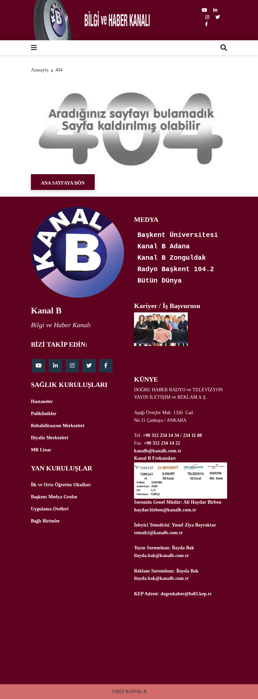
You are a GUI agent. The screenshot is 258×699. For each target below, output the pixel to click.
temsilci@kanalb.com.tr (158, 532)
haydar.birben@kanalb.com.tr (165, 509)
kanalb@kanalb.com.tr (157, 450)
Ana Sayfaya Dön (63, 183)
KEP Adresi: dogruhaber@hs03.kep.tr (173, 593)
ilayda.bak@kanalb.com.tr (161, 555)
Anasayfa (39, 69)
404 (58, 69)
